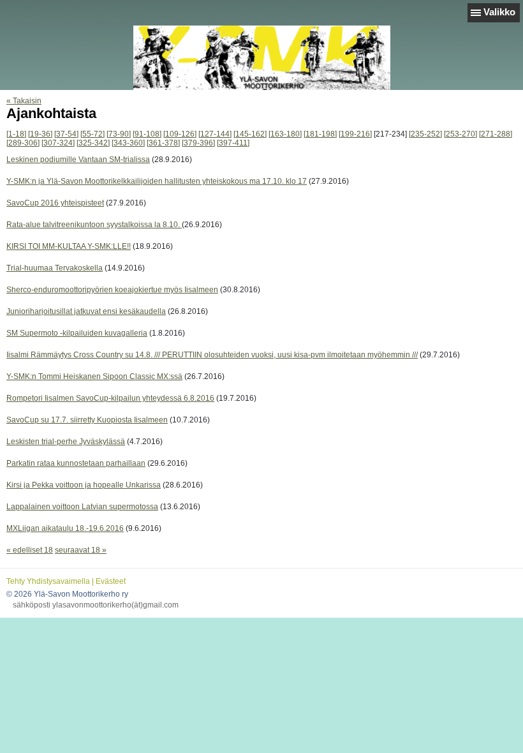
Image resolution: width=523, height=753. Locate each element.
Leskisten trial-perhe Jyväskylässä (65, 441)
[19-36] (40, 134)
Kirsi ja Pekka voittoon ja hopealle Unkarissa (83, 485)
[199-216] (355, 134)
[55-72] (92, 134)
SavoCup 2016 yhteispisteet (55, 202)
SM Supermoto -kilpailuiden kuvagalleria (76, 333)
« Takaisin (23, 100)
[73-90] (119, 134)
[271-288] (495, 134)
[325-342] (93, 142)
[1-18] (16, 134)
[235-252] (425, 134)
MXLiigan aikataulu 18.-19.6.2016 (65, 528)
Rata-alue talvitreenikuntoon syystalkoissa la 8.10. (94, 224)
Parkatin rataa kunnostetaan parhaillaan (75, 463)
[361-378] (163, 142)
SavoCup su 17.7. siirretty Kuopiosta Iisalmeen (87, 419)
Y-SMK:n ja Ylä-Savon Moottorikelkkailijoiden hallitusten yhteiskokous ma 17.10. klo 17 (156, 181)
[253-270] (460, 134)
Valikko (499, 11)
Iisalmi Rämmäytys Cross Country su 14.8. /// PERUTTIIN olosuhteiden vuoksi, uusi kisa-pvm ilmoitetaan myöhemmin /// (212, 354)
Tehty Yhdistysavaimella (48, 581)
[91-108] (147, 134)
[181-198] (320, 134)
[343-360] (128, 142)
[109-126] (179, 134)
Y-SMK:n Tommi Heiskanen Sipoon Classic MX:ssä (94, 376)
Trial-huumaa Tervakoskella (54, 268)
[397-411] (233, 142)
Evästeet (111, 581)
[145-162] (250, 134)
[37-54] (66, 134)
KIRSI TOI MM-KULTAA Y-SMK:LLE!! (68, 246)
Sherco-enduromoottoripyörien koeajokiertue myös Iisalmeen (112, 289)
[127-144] (215, 134)
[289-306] (23, 142)
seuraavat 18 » (81, 550)
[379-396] (198, 142)
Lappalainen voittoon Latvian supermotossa (82, 506)
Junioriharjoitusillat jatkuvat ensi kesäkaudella (86, 311)
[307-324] (58, 142)
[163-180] (285, 134)
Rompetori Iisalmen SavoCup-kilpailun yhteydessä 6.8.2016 (110, 398)
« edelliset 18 (29, 550)
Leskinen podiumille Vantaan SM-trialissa (78, 159)
